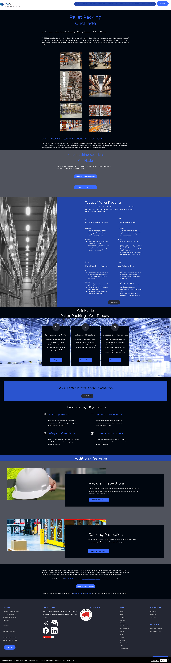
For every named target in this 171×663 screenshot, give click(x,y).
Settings (155, 660)
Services (122, 620)
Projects (122, 623)
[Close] (169, 660)
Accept (163, 660)
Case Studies (124, 626)
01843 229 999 (10, 631)
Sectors (122, 631)
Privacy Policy (124, 643)
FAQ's (122, 637)
